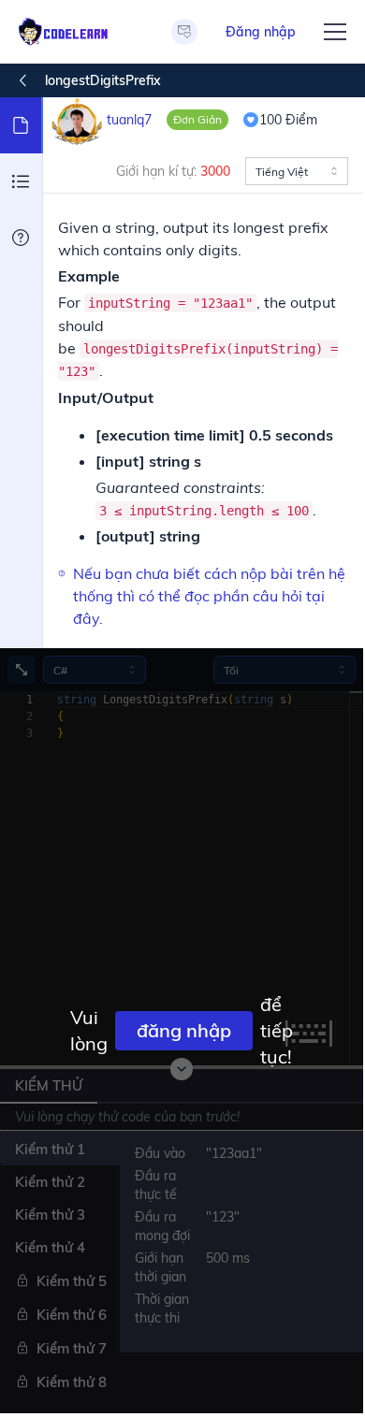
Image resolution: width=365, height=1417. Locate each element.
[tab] (21, 125)
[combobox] (296, 171)
